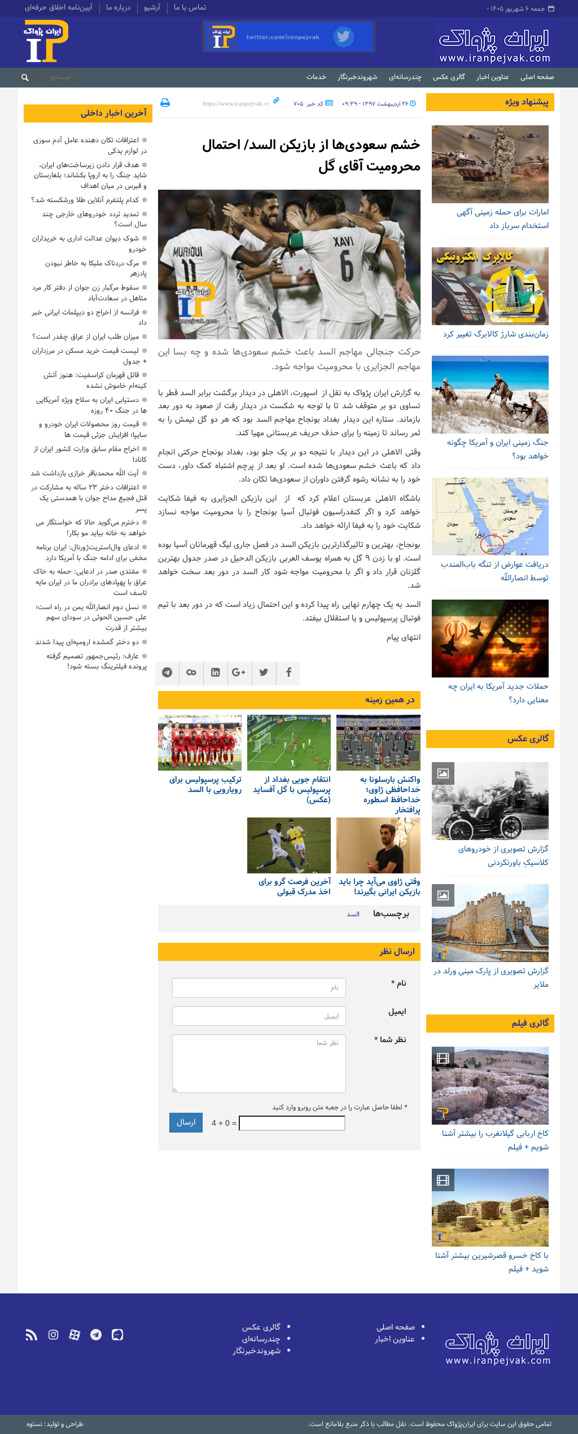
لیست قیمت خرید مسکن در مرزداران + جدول (89, 356)
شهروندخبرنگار (358, 77)
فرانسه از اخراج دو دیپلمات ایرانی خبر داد (89, 318)
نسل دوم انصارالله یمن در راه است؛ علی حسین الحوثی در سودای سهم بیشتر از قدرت (91, 618)
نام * (398, 984)
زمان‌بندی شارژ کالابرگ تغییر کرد (496, 334)
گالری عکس (449, 77)
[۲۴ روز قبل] (490, 395)
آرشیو (152, 8)
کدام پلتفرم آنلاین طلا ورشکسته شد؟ (85, 200)
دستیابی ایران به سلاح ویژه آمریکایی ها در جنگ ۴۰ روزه (91, 405)
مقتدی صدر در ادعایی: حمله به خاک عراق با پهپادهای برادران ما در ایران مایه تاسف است (90, 582)
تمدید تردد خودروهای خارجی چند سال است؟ (94, 219)
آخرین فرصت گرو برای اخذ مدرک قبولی (295, 887)
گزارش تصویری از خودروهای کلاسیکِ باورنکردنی (503, 856)
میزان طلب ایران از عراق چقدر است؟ (85, 337)
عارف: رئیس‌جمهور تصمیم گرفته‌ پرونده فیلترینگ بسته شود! (96, 661)
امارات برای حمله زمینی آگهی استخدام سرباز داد (503, 219)
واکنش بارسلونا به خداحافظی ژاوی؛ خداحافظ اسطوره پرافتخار (390, 795)
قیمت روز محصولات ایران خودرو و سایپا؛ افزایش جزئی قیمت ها (93, 429)
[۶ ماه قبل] (490, 923)
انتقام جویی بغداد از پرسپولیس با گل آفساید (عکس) (292, 790)
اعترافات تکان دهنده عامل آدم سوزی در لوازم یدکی (90, 145)
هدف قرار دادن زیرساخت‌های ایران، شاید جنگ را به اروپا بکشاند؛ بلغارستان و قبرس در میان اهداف (90, 176)
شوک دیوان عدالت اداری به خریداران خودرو (89, 244)
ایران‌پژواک (467, 42)
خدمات (316, 77)
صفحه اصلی (537, 77)
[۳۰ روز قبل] (490, 517)
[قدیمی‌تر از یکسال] (378, 743)
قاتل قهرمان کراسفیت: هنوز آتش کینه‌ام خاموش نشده (95, 380)
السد (353, 914)
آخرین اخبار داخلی (114, 113)
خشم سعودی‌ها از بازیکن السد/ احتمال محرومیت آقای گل (311, 156)
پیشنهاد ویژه (527, 102)
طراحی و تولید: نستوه (55, 1424)
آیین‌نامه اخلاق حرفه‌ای (59, 8)
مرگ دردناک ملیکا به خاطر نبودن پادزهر (96, 268)
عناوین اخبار (492, 77)
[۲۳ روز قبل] (490, 286)
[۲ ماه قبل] (490, 801)
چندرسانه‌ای (405, 77)
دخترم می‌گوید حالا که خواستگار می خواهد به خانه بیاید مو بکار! (91, 528)
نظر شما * (390, 1040)
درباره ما (118, 8)
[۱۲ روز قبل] (490, 164)
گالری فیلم (530, 1023)
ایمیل (397, 1012)
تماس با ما (190, 8)
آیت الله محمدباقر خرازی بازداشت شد (84, 473)
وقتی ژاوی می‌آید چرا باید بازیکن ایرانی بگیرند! (379, 887)
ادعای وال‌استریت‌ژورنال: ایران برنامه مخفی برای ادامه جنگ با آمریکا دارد (91, 552)
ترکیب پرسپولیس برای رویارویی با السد (205, 785)
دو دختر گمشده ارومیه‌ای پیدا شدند (87, 642)
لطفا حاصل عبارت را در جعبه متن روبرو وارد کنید (339, 1108)
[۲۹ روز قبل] (490, 638)
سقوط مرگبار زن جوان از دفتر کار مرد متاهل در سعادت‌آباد (89, 293)
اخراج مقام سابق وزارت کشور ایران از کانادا (90, 454)
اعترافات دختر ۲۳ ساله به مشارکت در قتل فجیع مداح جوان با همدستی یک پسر (89, 498)
